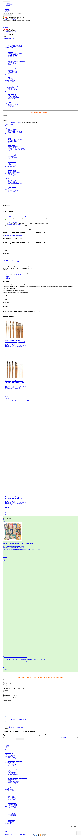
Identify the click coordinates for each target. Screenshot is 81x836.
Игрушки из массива (12, 55)
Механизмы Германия (12, 89)
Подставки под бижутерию (13, 66)
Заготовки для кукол (12, 83)
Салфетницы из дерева (12, 62)
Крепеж (9, 102)
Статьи (6, 7)
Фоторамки (10, 52)
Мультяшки (10, 78)
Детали (6, 277)
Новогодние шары (12, 99)
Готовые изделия (8, 193)
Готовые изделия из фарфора (14, 86)
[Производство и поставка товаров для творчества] (14, 16)
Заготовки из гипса (12, 79)
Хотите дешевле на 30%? (8, 260)
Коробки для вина (11, 57)
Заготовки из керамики (10, 74)
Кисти (6, 103)
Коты (9, 77)
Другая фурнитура (12, 100)
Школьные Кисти (11, 105)
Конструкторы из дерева (13, 54)
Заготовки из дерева (9, 47)
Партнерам (7, 10)
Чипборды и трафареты (13, 72)
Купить (6, 355)
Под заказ (7, 357)
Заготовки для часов (12, 49)
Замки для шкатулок (12, 92)
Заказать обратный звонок (8, 38)
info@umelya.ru (7, 19)
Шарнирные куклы (12, 85)
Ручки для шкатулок (12, 95)
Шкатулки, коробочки (12, 56)
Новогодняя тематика (12, 70)
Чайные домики (11, 50)
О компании (7, 3)
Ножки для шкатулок (12, 96)
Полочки (9, 64)
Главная (4, 122)
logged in (10, 314)
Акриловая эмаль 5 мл (12, 43)
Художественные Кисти (13, 104)
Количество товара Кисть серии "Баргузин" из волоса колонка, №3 (17, 268)
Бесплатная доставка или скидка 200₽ (11, 261)
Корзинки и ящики (12, 60)
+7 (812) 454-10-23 (14, 19)
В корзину (5, 269)
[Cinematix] (63, 737)
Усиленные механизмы (13, 90)
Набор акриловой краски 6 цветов (15, 45)
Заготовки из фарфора (10, 80)
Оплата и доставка (9, 4)
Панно (9, 48)
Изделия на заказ (8, 107)
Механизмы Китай (12, 88)
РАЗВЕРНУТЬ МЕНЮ (7, 14)
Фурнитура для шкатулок (10, 91)
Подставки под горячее (13, 68)
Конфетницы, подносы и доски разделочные (17, 61)
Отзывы (7, 9)
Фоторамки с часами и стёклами (15, 53)
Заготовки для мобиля (12, 69)
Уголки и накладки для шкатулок (15, 97)
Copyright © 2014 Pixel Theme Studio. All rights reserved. (14, 834)
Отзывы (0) (7, 278)
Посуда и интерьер (12, 75)
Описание (7, 276)
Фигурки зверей (11, 82)
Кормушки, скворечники (13, 65)
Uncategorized (19, 122)
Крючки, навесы (11, 98)
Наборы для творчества (10, 40)
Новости (7, 6)
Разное (9, 73)
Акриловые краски (9, 41)
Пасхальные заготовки (12, 71)
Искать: (4, 13)
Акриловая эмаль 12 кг (13, 44)
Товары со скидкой (11, 122)
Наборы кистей (11, 106)
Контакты (7, 11)
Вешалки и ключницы (12, 63)
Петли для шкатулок (12, 94)
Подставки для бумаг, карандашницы (16, 58)
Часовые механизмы (9, 87)
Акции (6, 125)
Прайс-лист (7, 5)
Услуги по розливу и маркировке (15, 46)
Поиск (20, 13)
